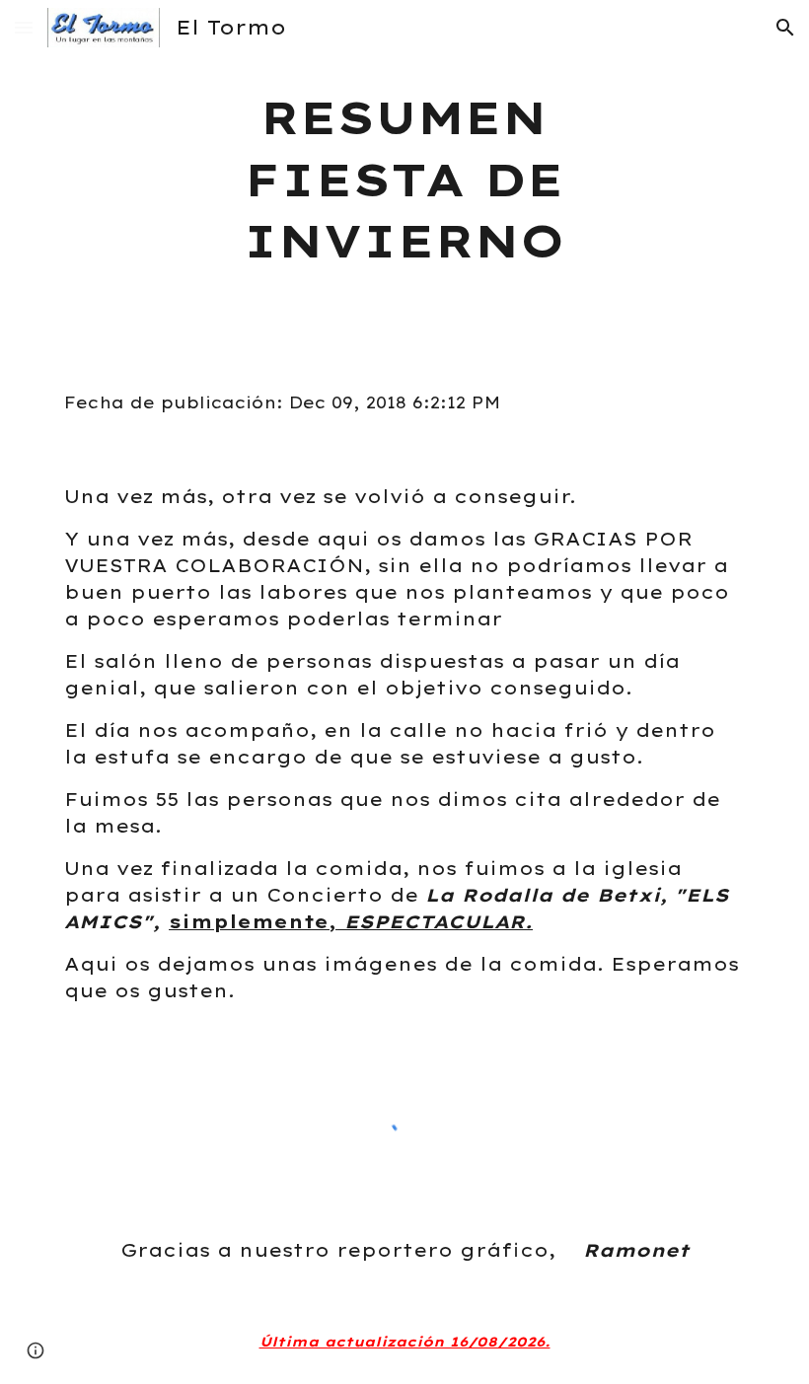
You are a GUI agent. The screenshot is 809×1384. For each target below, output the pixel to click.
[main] (405, 179)
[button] (23, 27)
